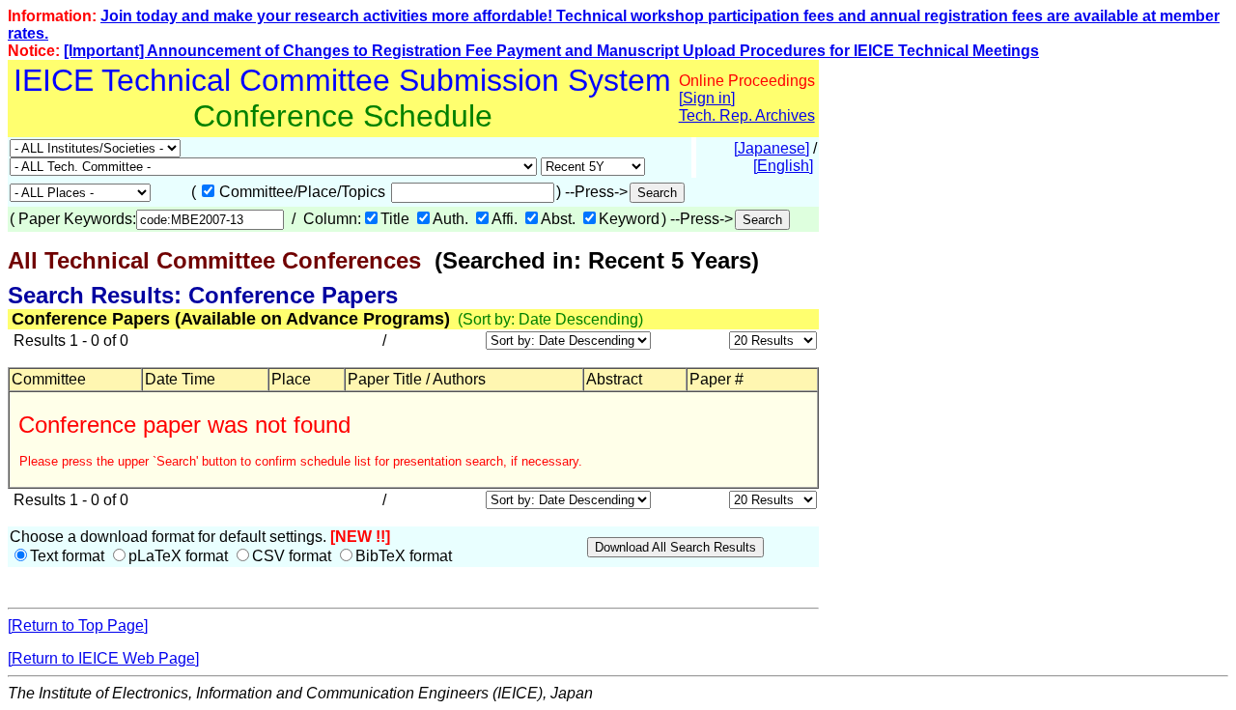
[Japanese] (771, 148)
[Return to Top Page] (78, 625)
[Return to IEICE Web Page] (103, 658)
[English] (783, 165)
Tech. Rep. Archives (747, 115)
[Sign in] (707, 98)
